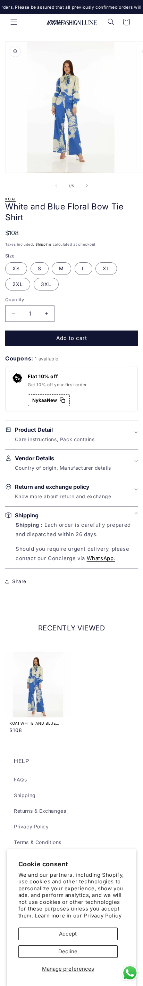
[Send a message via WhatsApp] (130, 973)
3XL (46, 284)
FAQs (20, 779)
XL (106, 268)
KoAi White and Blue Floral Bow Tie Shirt (33, 723)
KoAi (10, 199)
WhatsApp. (101, 558)
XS (16, 268)
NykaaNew (44, 400)
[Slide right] (86, 185)
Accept (68, 933)
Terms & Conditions (37, 842)
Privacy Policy (102, 915)
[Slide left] (56, 185)
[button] (14, 22)
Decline (67, 951)
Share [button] (19, 581)
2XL (17, 284)
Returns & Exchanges (40, 811)
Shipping (43, 244)
